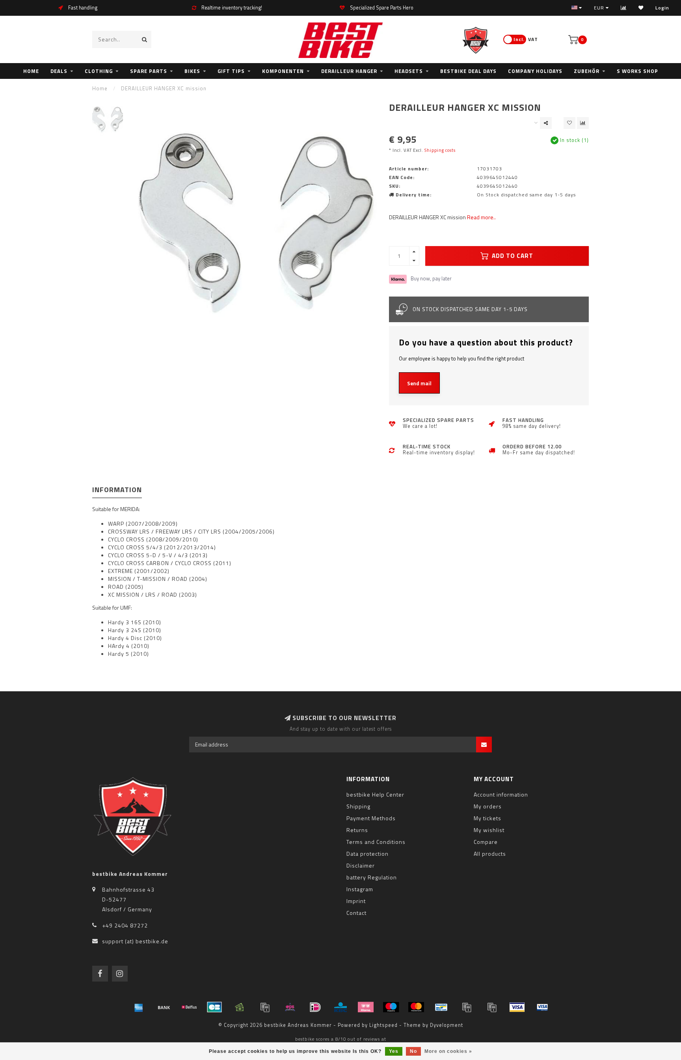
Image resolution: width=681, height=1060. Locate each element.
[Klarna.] (366, 1007)
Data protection (367, 853)
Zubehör (586, 71)
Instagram (359, 889)
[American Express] (139, 1007)
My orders (488, 806)
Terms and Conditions (376, 842)
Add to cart (511, 255)
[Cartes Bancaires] (214, 1007)
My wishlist (489, 830)
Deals (58, 71)
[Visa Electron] (542, 1007)
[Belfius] (189, 1007)
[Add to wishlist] (569, 123)
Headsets (408, 71)
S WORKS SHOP (637, 71)
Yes (393, 1051)
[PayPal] (466, 1007)
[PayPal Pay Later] (492, 1007)
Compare (486, 842)
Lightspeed (383, 1025)
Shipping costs (440, 150)
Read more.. (481, 217)
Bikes (192, 71)
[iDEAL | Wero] (315, 1007)
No (413, 1051)
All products (490, 853)
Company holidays (535, 71)
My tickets (487, 818)
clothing (99, 71)
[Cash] (239, 1007)
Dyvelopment (446, 1025)
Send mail (419, 383)
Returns (357, 830)
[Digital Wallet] (265, 1007)
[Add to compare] (583, 123)
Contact (356, 913)
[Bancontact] (441, 1007)
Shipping (358, 806)
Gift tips (231, 71)
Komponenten (283, 71)
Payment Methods (371, 818)
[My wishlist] (641, 7)
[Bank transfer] (164, 1007)
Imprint (356, 901)
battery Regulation (371, 877)
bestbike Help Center (375, 794)
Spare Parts (148, 71)
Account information (501, 794)
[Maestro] (391, 1007)
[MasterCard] (416, 1007)
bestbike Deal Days (468, 71)
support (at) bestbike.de (135, 941)
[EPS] (290, 1007)
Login (662, 7)
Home (31, 71)
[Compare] (624, 7)
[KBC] (340, 1007)
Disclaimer (360, 865)
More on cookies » (448, 1051)
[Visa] (517, 1007)
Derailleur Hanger (349, 71)
